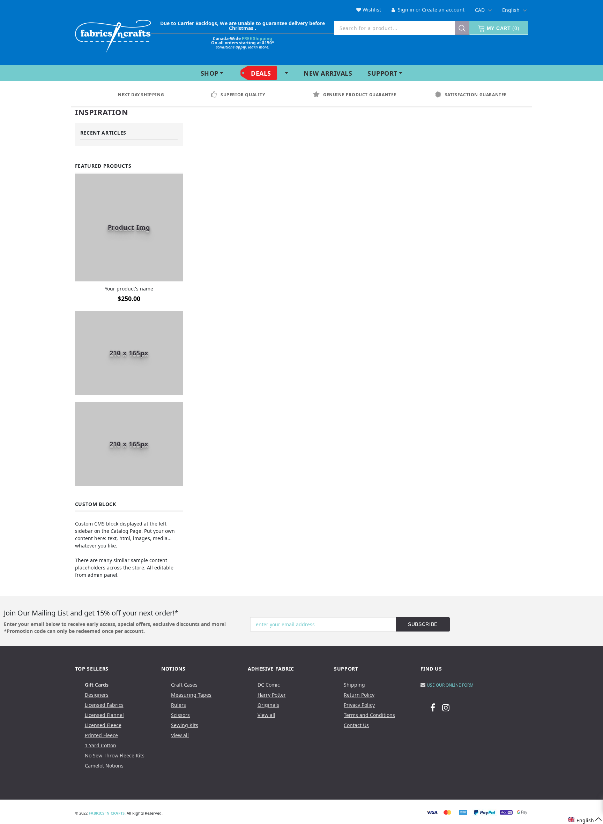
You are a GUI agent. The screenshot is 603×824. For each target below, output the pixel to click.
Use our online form (450, 685)
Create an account (443, 9)
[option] (147, 95)
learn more (258, 47)
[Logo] (113, 35)
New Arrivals (328, 73)
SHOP (209, 73)
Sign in (405, 9)
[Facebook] (432, 707)
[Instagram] (445, 707)
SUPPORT (382, 73)
